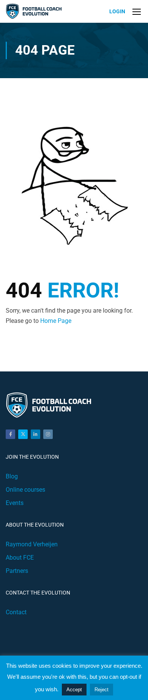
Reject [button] (101, 689)
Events (15, 503)
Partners (17, 570)
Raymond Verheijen (32, 544)
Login (117, 11)
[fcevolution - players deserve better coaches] (35, 11)
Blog (12, 476)
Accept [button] (74, 689)
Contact (16, 612)
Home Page (55, 320)
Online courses (25, 489)
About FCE (20, 557)
